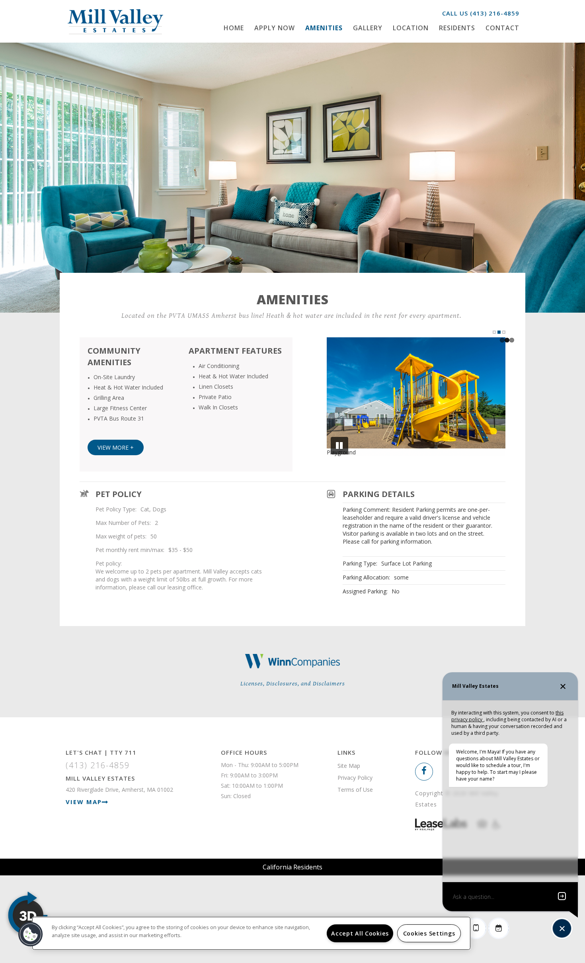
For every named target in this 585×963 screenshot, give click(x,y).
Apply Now (274, 27)
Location (411, 27)
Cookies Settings (429, 933)
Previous (339, 398)
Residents (457, 27)
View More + (116, 447)
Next (492, 398)
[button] (424, 772)
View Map (84, 802)
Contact (502, 27)
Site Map (348, 765)
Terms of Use (355, 789)
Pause (339, 445)
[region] (251, 933)
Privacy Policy (354, 777)
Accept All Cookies (360, 933)
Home (234, 27)
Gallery (367, 27)
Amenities (324, 27)
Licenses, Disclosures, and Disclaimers (292, 683)
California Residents (292, 867)
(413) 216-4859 (494, 13)
